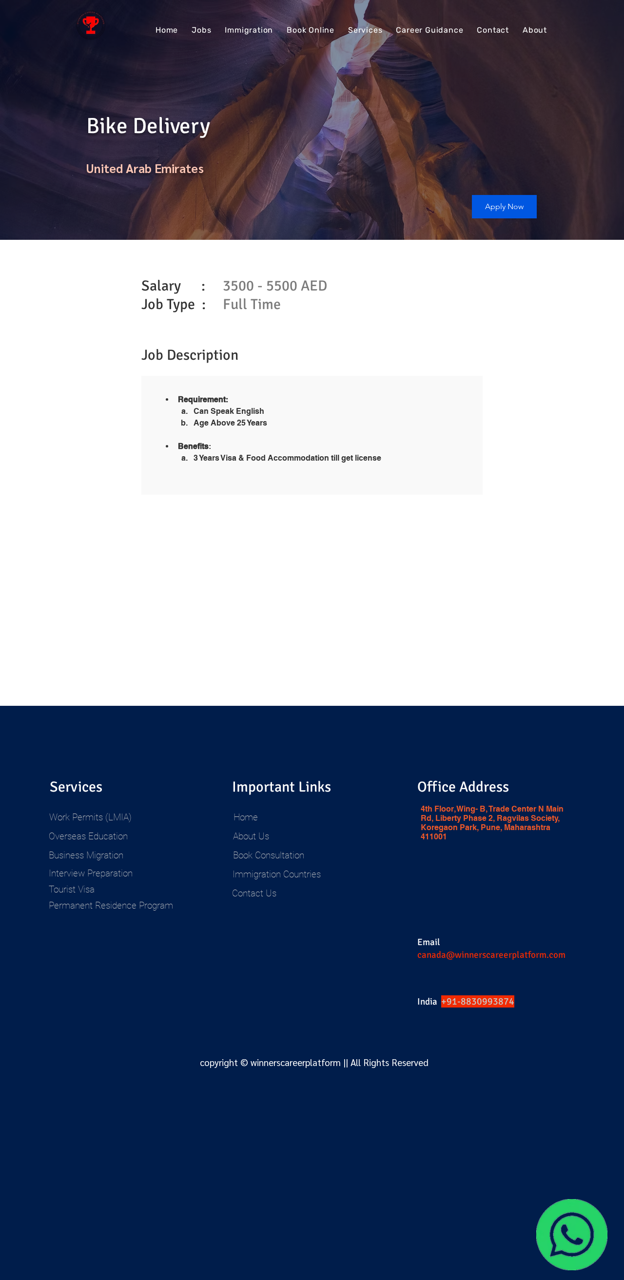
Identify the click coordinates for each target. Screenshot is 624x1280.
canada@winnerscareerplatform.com (491, 955)
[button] (504, 206)
